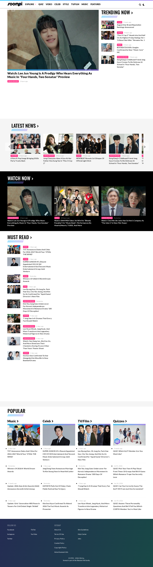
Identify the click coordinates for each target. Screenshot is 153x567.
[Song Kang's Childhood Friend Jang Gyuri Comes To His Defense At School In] (124, 144)
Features (96, 4)
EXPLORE (29, 4)
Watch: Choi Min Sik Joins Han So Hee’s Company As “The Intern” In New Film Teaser (122, 221)
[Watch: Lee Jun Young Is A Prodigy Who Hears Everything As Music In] (53, 40)
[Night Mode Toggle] (143, 5)
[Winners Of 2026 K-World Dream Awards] (13, 278)
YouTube (34, 534)
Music (85, 4)
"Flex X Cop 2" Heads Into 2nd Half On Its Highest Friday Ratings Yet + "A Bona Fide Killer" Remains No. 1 (131, 37)
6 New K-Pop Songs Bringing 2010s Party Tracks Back (25, 159)
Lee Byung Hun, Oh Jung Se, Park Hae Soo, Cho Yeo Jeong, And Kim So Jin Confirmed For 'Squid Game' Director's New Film (37, 293)
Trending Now (115, 12)
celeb (25, 259)
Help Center (82, 534)
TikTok (33, 530)
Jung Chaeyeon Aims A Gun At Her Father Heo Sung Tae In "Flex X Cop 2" (57, 160)
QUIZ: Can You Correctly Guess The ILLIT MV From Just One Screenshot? (128, 487)
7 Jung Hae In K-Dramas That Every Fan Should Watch (37, 319)
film (25, 286)
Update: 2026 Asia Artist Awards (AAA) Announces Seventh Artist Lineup (23, 487)
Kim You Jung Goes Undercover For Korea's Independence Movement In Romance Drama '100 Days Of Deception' (37, 307)
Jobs (79, 539)
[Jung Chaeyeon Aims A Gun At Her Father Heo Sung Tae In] (58, 144)
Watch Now (19, 178)
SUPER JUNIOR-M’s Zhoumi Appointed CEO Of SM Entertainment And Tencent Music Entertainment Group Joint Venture (37, 266)
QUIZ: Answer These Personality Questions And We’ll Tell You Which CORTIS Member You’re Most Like (127, 506)
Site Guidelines (83, 530)
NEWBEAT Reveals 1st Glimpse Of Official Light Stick (90, 159)
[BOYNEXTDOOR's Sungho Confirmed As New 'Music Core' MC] (107, 47)
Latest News (23, 125)
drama (26, 315)
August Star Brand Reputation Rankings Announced (129, 26)
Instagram (10, 534)
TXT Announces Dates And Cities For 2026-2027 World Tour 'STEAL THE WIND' (37, 251)
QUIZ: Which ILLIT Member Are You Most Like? (128, 452)
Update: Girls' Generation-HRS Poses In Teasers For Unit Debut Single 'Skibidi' (23, 504)
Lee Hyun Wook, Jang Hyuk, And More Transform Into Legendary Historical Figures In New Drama (36, 331)
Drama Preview (13, 81)
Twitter (9, 539)
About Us (57, 530)
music (25, 247)
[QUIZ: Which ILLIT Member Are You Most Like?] (129, 434)
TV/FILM (75, 4)
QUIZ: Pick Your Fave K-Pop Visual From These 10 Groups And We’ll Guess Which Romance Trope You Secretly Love (129, 472)
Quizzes (118, 421)
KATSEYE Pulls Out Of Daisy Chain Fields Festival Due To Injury (57, 487)
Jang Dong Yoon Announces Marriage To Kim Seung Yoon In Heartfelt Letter (58, 469)
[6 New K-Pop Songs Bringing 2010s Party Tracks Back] (25, 144)
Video (49, 4)
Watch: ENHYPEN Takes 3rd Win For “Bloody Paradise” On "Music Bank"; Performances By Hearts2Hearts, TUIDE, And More (72, 222)
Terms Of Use (59, 534)
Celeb (57, 4)
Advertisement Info (61, 552)
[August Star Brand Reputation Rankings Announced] (107, 24)
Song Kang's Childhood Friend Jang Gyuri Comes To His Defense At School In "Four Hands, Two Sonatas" (131, 63)
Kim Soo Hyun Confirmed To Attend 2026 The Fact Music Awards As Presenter (57, 506)
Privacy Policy (59, 539)
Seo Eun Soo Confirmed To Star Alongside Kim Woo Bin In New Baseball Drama (35, 358)
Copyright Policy (60, 548)
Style (66, 4)
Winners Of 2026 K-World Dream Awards (37, 280)
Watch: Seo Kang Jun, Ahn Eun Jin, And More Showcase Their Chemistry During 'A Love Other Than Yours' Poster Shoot (37, 344)
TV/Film (83, 421)
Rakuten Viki (81, 560)
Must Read (18, 236)
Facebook (10, 530)
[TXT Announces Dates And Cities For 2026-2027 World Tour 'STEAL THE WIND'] (13, 249)
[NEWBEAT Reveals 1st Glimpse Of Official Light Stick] (91, 144)
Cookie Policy (59, 543)
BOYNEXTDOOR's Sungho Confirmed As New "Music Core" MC (130, 49)
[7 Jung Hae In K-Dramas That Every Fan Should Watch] (13, 318)
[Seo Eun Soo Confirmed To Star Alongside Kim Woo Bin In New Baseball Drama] (13, 355)
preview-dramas (29, 301)
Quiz (40, 4)
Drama (120, 32)
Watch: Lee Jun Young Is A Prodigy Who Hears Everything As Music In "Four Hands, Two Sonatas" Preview (49, 75)
